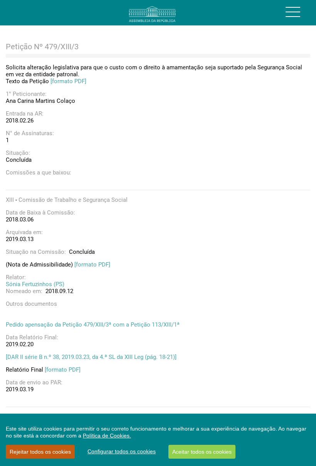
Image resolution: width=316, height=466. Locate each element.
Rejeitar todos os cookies (40, 452)
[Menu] (292, 12)
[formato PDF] (68, 81)
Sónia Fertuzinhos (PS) (35, 284)
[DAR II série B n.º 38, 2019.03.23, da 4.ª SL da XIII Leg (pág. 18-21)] (91, 357)
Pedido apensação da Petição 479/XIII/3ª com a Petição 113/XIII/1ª (93, 324)
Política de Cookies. (107, 435)
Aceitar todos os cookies (202, 452)
